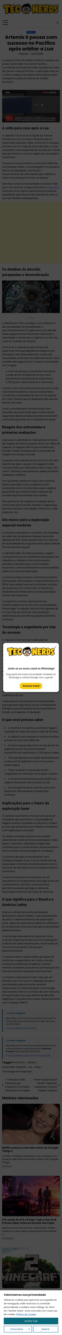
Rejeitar (46, 1329)
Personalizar (17, 1329)
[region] (31, 1312)
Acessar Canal (31, 685)
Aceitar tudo (31, 1321)
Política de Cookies (26, 1314)
